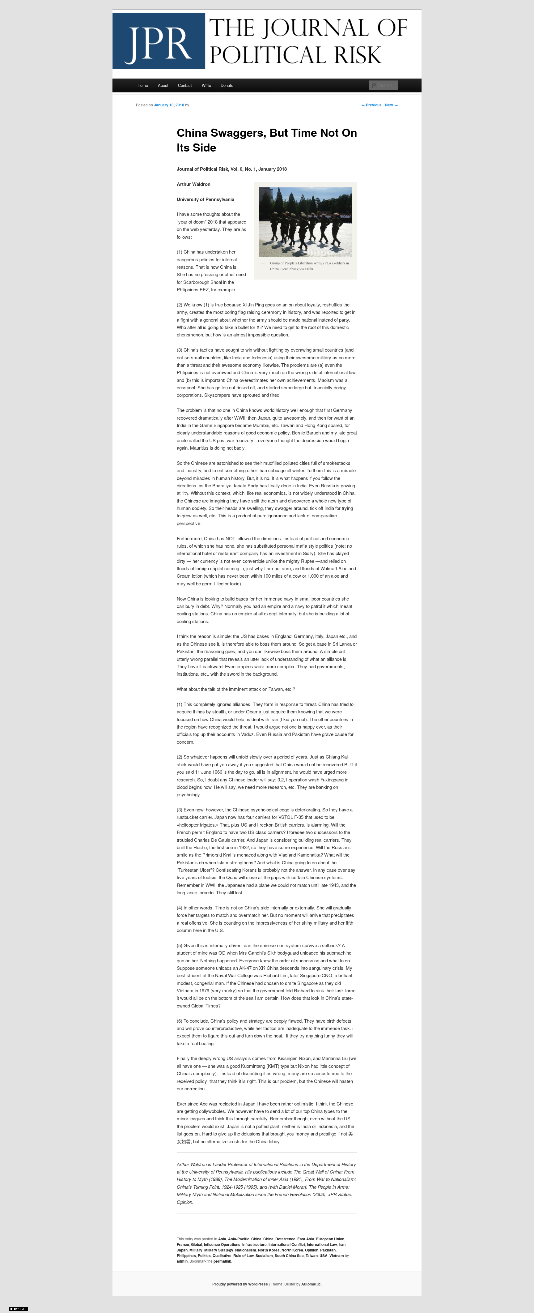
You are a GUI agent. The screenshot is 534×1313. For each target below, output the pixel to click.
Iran (342, 1244)
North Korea (269, 1250)
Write (206, 85)
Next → (391, 105)
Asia (222, 1239)
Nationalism (245, 1250)
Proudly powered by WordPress (240, 1284)
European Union (330, 1239)
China (256, 1239)
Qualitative (222, 1255)
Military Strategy (218, 1250)
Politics (204, 1255)
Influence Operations (222, 1244)
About (163, 85)
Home (143, 85)
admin (182, 1261)
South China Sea (289, 1255)
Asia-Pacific (238, 1239)
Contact (185, 85)
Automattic (311, 1284)
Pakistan (328, 1250)
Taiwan (312, 1255)
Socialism (264, 1255)
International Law (322, 1244)
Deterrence (285, 1239)
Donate (227, 85)
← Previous (371, 105)
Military (195, 1250)
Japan (182, 1250)
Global (196, 1244)
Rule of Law (243, 1255)
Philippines (186, 1255)
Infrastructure (254, 1244)
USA (324, 1255)
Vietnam (336, 1255)
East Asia (305, 1239)
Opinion (311, 1250)
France (183, 1244)
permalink (222, 1261)
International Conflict (287, 1244)
